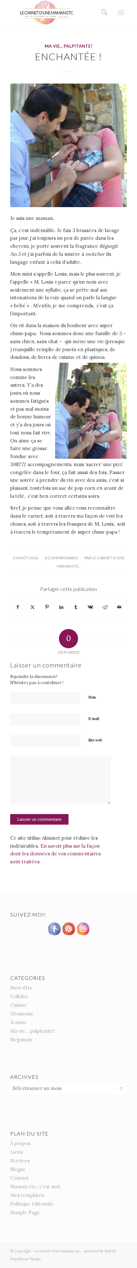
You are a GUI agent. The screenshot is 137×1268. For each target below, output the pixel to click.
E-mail (93, 718)
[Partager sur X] (32, 607)
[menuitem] (102, 13)
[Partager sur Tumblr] (76, 607)
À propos (20, 1143)
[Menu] (121, 12)
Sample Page (25, 1212)
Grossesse (22, 1014)
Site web (95, 740)
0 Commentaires (61, 557)
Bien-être (21, 988)
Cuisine (18, 1005)
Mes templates (27, 1195)
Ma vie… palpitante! (32, 1031)
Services (20, 1161)
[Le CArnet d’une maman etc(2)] (56, 13)
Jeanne (18, 1022)
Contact (19, 1178)
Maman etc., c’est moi (35, 1186)
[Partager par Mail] (119, 607)
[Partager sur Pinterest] (47, 607)
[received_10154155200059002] (68, 145)
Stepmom (21, 1040)
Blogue (18, 1169)
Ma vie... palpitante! (68, 46)
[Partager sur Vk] (90, 607)
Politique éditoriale (32, 1204)
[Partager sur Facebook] (18, 607)
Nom (92, 697)
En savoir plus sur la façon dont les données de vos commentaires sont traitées (55, 854)
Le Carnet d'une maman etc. (57, 1251)
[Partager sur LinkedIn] (61, 607)
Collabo (18, 996)
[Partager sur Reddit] (105, 607)
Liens (16, 1152)
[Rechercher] (102, 13)
